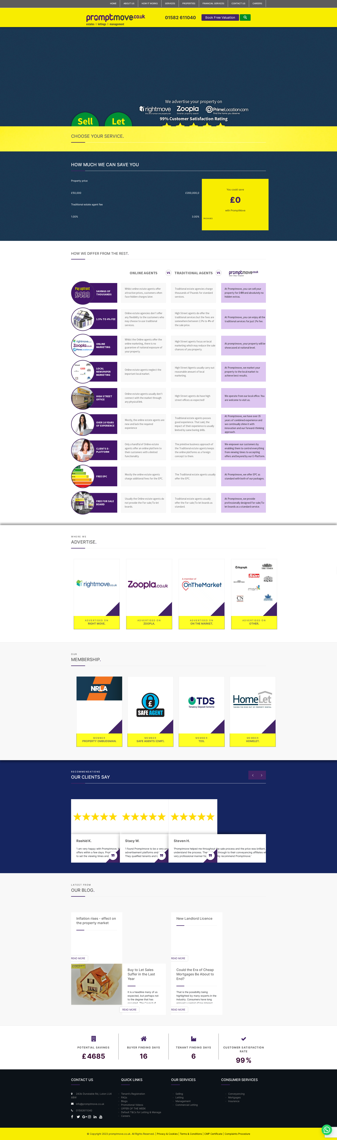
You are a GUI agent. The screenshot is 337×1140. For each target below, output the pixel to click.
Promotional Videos (132, 1104)
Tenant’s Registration (133, 1093)
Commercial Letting (187, 1104)
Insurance (233, 1101)
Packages (208, 218)
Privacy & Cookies (167, 1133)
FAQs (124, 1097)
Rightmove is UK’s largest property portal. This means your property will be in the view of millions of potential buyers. (95, 577)
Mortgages (234, 1097)
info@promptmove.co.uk (90, 1103)
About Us (129, 3)
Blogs (124, 1101)
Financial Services (213, 3)
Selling (179, 1093)
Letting (180, 1097)
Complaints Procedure (237, 1133)
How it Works (150, 3)
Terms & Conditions (191, 1133)
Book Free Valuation (220, 17)
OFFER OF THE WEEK (133, 1108)
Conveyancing (236, 1093)
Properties (188, 3)
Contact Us (238, 3)
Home (113, 3)
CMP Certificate (213, 1133)
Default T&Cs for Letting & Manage (141, 1112)
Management (183, 1101)
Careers (257, 3)
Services (170, 3)
